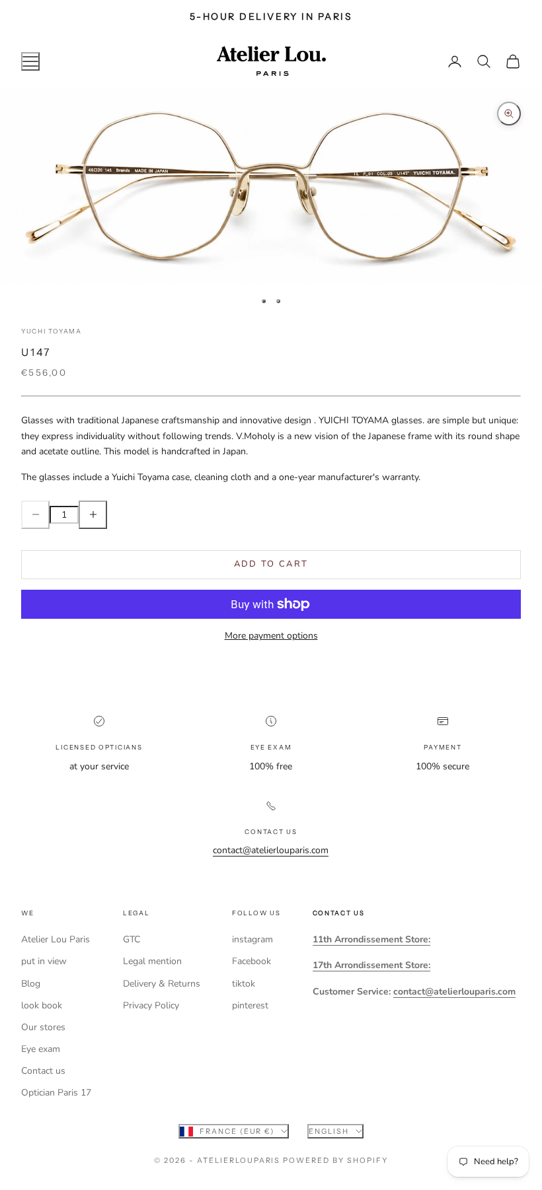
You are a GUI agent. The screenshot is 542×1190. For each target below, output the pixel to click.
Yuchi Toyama (51, 331)
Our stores (43, 1027)
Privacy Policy (151, 1005)
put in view (44, 961)
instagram (252, 939)
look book (41, 1005)
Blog (30, 983)
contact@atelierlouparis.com (271, 850)
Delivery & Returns (161, 983)
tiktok (243, 983)
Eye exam (40, 1049)
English (329, 1131)
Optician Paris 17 (56, 1092)
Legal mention (152, 961)
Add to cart (271, 564)
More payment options (271, 635)
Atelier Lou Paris (55, 939)
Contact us (43, 1071)
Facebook (251, 961)
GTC (131, 939)
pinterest (250, 1005)
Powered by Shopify (335, 1160)
